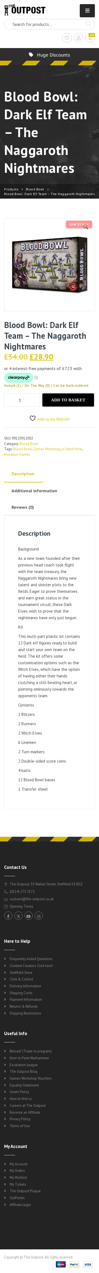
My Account (19, 1164)
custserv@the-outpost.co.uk (32, 899)
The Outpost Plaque (25, 1191)
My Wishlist (18, 1177)
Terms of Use (20, 1126)
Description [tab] (23, 473)
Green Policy (19, 1091)
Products (11, 189)
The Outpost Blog (23, 1071)
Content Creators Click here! (31, 965)
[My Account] (78, 38)
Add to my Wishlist (53, 419)
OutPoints (17, 1198)
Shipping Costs (21, 993)
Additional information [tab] (34, 490)
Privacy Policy (20, 1119)
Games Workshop (47, 449)
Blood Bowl (35, 189)
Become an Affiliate (25, 1112)
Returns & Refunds (24, 1006)
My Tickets (18, 1184)
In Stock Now (72, 449)
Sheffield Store (21, 972)
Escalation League (24, 1065)
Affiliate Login (20, 1204)
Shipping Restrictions (25, 1013)
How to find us (21, 1098)
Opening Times (21, 906)
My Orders (17, 1170)
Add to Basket (68, 400)
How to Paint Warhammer (29, 1058)
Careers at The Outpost (28, 1105)
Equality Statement (24, 1085)
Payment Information (26, 999)
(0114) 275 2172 (22, 891)
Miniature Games (17, 454)
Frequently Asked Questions (31, 959)
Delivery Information (25, 986)
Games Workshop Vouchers (31, 1078)
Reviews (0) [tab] (23, 507)
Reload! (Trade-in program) (31, 1051)
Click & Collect (21, 979)
